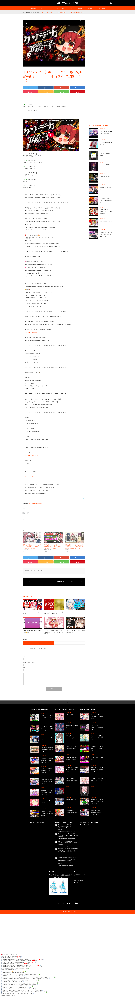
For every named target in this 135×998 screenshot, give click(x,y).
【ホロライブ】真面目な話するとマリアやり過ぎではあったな (15, 987)
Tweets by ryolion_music (31, 455)
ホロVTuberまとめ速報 (78, 877)
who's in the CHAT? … (106, 165)
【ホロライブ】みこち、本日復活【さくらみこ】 (12, 975)
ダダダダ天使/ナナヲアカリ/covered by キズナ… (72, 737)
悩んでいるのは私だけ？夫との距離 (9, 954)
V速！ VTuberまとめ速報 (67, 3)
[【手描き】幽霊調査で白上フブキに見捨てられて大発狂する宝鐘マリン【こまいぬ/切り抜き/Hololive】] (32, 537)
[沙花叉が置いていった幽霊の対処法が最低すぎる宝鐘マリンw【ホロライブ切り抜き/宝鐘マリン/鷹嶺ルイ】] (53, 537)
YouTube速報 (53, 877)
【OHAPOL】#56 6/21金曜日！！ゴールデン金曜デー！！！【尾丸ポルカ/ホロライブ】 (53, 632)
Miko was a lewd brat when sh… (46, 801)
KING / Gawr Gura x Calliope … (71, 790)
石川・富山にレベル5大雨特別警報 (9, 956)
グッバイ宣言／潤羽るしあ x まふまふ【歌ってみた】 (97, 737)
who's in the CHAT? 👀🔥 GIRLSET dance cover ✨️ (13, 971)
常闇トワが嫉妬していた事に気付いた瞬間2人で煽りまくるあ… (97, 812)
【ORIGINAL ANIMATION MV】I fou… (106, 143)
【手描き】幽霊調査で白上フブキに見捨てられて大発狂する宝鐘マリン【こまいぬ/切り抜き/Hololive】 (32, 546)
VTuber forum (101, 8)
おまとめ (50, 874)
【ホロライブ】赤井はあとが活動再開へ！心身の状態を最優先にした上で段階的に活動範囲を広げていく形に (25, 978)
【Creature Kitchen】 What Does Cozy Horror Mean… (13, 972)
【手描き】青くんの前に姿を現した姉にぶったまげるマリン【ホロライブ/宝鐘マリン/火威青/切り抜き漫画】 (74, 546)
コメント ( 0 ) (38, 642)
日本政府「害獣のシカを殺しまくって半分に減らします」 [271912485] (17, 993)
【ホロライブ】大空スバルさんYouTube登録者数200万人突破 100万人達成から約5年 (20, 974)
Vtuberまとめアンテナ (65, 874)
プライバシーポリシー (67, 12)
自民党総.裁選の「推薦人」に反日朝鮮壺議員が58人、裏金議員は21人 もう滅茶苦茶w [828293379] (23, 992)
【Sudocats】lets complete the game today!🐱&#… (32, 631)
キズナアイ (43, 8)
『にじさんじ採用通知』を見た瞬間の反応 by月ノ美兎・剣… (47, 770)
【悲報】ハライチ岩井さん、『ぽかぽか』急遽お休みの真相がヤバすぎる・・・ (19, 965)
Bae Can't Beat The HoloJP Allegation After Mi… (32, 612)
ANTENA (76, 882)
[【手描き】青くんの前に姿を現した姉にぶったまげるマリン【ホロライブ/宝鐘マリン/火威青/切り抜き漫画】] (74, 537)
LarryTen (70, 827)
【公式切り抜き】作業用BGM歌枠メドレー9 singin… (72, 769)
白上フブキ (90, 8)
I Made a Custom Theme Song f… (97, 758)
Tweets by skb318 (29, 476)
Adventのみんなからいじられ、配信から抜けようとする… (97, 716)
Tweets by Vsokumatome (85, 824)
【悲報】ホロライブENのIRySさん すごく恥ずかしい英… (97, 748)
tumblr (63, 877)
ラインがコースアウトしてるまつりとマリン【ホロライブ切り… (47, 728)
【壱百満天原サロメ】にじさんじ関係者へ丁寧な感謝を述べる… (47, 813)
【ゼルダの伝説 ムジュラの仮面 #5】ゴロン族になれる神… (97, 727)
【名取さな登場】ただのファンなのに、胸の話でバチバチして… (47, 781)
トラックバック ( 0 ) (69, 642)
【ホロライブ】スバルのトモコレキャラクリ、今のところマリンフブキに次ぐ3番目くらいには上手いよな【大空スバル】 (28, 977)
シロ (51, 8)
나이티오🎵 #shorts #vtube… (105, 154)
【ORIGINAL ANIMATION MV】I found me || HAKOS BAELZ (15, 968)
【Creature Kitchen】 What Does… (105, 177)
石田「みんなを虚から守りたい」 (9, 957)
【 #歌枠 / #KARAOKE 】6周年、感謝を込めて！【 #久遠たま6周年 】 (17, 960)
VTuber (81, 20)
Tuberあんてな (59, 877)
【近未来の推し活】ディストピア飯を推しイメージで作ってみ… (106, 234)
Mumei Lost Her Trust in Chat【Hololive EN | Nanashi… (75, 631)
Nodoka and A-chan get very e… (47, 738)
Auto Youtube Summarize (35, 503)
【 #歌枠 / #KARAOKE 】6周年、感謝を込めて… (106, 132)
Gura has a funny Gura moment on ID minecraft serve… (75, 612)
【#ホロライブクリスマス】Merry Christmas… (72, 811)
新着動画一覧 (29, 12)
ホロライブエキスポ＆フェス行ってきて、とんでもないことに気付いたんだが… (19, 983)
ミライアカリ (60, 8)
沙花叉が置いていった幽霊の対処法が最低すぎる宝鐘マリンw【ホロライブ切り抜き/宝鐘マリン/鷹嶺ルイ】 (53, 546)
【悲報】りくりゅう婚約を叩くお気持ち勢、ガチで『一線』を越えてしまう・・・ (19, 966)
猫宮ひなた (80, 8)
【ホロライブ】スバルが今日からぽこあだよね (12, 981)
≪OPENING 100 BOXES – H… (106, 222)
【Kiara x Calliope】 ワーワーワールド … (72, 715)
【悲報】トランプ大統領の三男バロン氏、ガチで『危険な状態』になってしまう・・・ (20, 959)
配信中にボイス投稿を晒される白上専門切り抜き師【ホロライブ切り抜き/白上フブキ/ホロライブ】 (68, 850)
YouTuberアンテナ (57, 874)
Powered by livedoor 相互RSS (8, 995)
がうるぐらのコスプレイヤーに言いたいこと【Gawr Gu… (47, 717)
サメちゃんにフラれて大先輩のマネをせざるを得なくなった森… (97, 801)
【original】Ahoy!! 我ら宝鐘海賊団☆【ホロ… (72, 758)
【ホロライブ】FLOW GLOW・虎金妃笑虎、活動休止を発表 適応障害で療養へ (19, 984)
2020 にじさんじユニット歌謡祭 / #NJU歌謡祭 (72, 779)
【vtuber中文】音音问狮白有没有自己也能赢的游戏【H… (47, 749)
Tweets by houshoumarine (31, 332)
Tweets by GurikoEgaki (31, 466)
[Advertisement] (100, 43)
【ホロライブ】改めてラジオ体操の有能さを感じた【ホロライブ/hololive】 (18, 989)
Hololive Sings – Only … (72, 799)
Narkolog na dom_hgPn (71, 835)
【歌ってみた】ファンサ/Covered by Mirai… (71, 747)
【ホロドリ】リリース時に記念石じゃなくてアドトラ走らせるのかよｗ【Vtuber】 (19, 980)
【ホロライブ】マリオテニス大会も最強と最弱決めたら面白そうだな (16, 986)
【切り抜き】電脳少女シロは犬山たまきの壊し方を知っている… (47, 760)
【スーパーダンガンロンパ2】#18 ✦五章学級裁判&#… (106, 200)
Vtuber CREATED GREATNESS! (95, 790)
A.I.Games (33, 8)
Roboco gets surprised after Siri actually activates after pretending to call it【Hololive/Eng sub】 (66, 826)
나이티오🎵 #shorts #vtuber (8, 969)
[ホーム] (23, 10)
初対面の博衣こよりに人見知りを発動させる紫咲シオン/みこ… (47, 792)
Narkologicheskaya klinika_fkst (67, 851)
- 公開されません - (29, 662)
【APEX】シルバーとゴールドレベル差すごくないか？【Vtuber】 (53, 612)
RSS (111, 3)
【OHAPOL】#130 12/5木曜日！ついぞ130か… (97, 779)
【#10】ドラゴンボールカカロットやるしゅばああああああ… (106, 211)
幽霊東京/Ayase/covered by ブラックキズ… (72, 726)
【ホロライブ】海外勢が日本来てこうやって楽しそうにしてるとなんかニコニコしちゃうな (21, 990)
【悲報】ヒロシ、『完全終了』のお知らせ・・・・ (13, 963)
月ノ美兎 (71, 8)
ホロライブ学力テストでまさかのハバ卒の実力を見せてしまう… (97, 769)
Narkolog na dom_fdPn (71, 842)
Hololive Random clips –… (105, 188)
